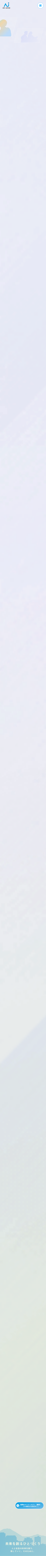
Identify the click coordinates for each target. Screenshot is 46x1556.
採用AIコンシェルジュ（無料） (30, 1505)
